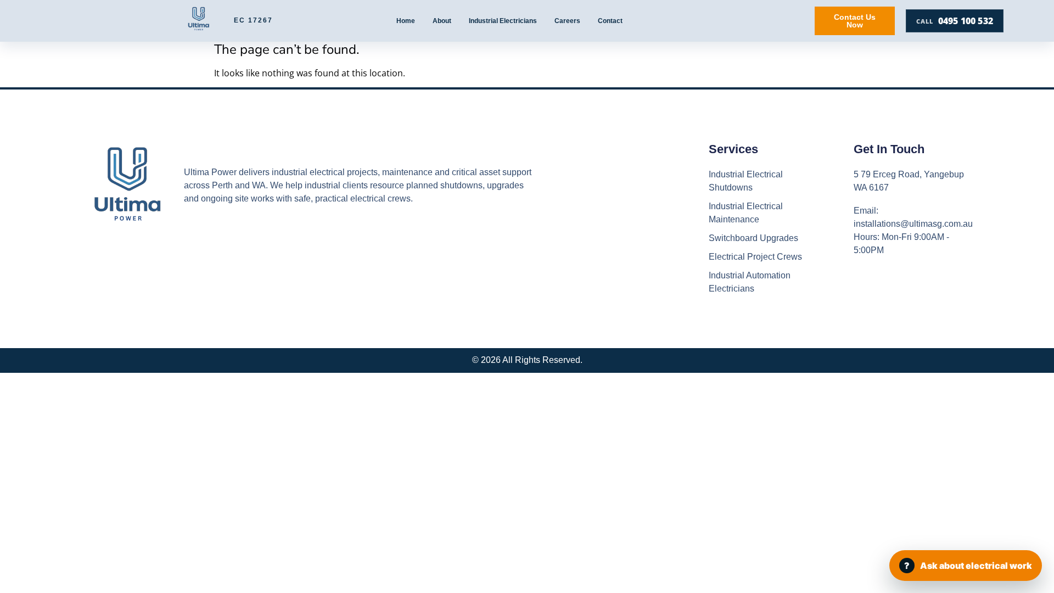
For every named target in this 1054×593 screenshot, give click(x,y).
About (442, 21)
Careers (567, 21)
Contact (610, 21)
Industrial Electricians (503, 21)
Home (405, 21)
